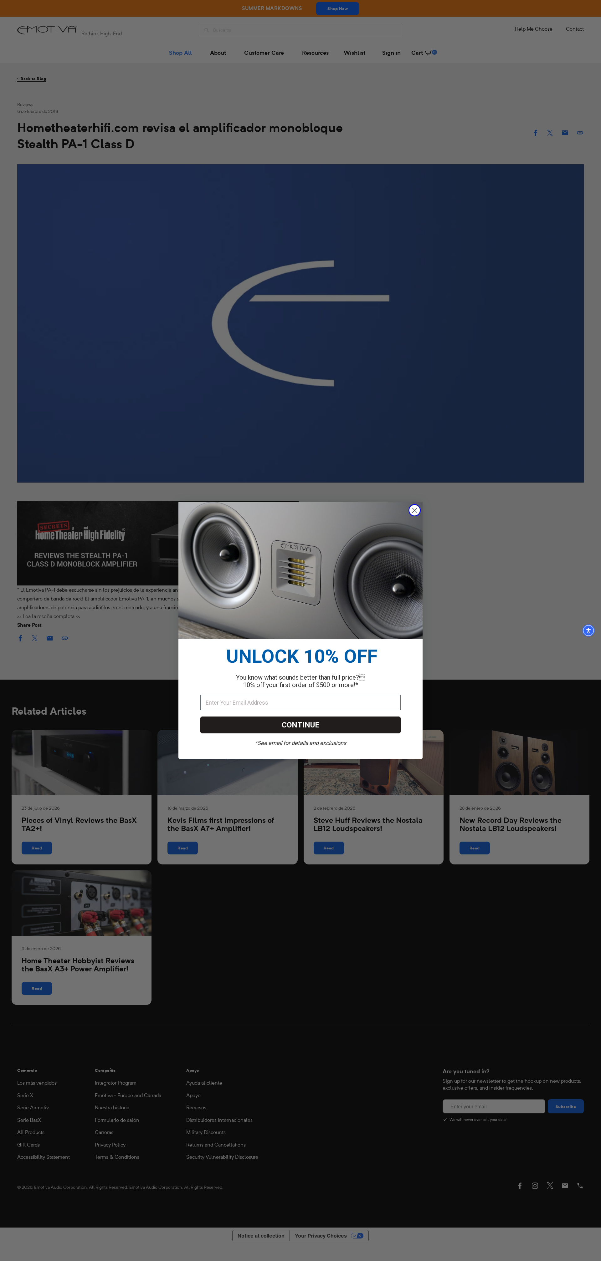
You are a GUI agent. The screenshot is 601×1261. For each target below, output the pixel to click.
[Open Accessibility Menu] (588, 630)
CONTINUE (300, 725)
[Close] (414, 510)
